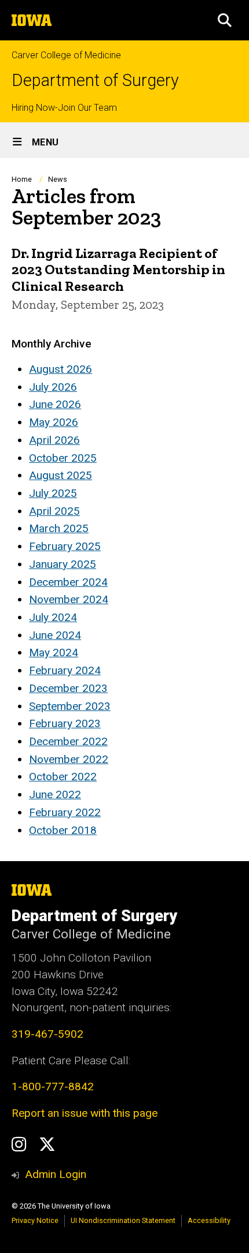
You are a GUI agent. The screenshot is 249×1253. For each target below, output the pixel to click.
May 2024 (53, 652)
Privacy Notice (35, 1220)
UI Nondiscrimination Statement (123, 1220)
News (57, 179)
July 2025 (53, 493)
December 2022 (68, 741)
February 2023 (65, 723)
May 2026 (53, 422)
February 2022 (65, 812)
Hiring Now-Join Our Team (64, 107)
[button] (224, 20)
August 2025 (60, 475)
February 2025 (65, 546)
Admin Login (55, 1174)
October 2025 (63, 458)
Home (22, 179)
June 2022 (55, 794)
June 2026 (55, 404)
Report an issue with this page (85, 1113)
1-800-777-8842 (53, 1086)
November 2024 (68, 599)
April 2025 (54, 511)
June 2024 (55, 635)
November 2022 (68, 759)
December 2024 (68, 582)
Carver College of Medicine (66, 55)
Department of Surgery (95, 80)
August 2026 (60, 369)
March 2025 (59, 528)
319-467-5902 (47, 1034)
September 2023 (70, 706)
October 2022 (63, 776)
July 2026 (53, 387)
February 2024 (65, 670)
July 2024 (53, 617)
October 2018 (63, 830)
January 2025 (62, 564)
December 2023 (68, 688)
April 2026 (54, 440)
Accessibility (209, 1220)
